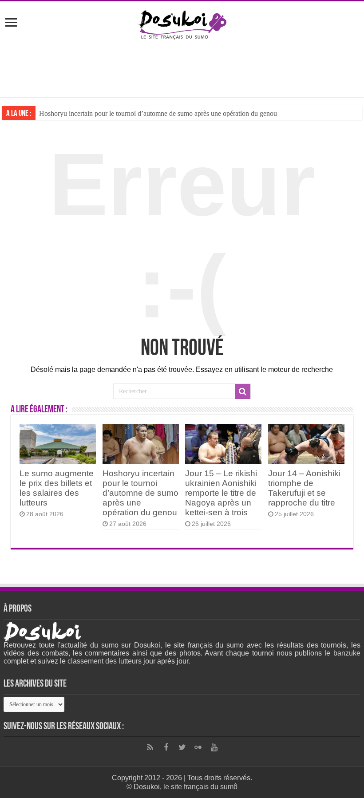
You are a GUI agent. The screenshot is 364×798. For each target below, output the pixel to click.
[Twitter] (182, 747)
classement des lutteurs (104, 661)
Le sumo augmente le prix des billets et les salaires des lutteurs (57, 488)
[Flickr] (198, 747)
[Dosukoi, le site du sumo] (182, 23)
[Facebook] (166, 747)
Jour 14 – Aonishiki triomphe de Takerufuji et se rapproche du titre (304, 488)
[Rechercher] (242, 391)
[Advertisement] (182, 68)
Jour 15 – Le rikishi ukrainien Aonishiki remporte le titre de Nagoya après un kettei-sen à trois (221, 493)
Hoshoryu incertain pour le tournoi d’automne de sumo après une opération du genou (158, 113)
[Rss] (150, 747)
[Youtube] (214, 747)
